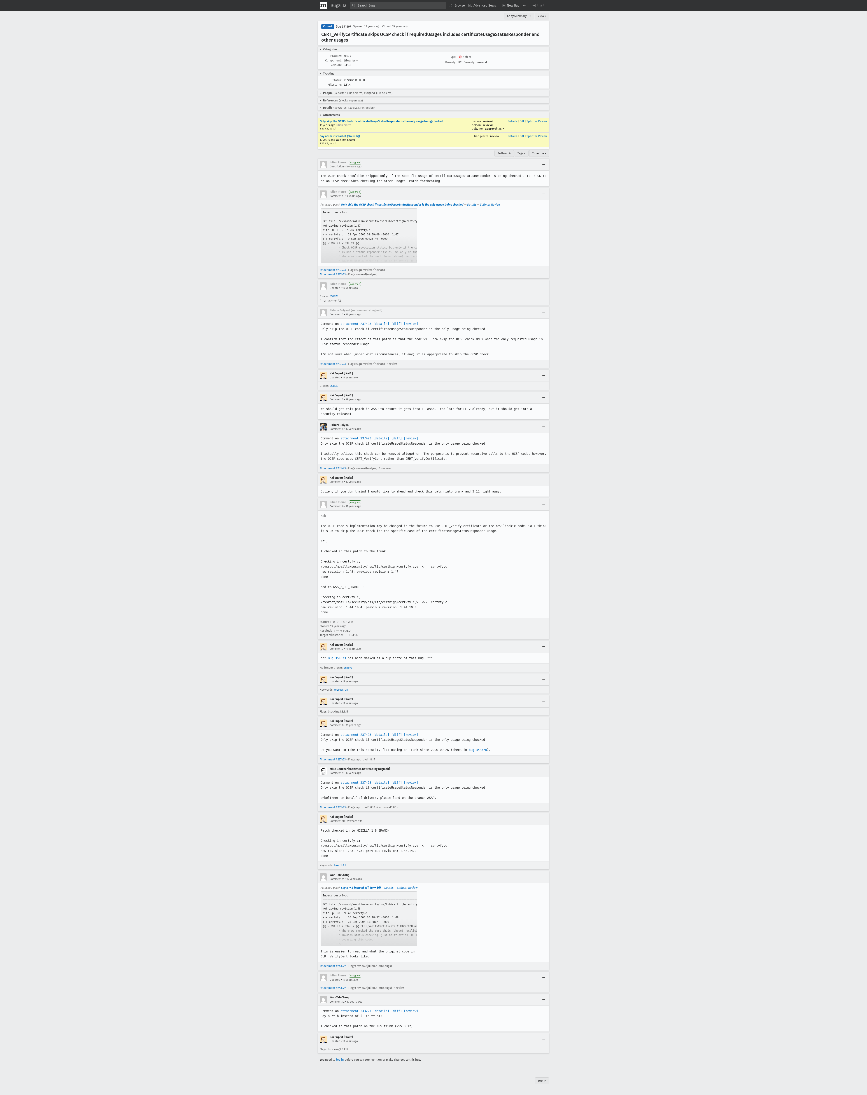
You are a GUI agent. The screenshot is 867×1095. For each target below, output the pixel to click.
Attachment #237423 (333, 270)
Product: (336, 56)
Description (337, 166)
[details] (381, 324)
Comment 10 (337, 821)
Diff (522, 121)
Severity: (469, 62)
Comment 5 (336, 481)
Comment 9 (336, 773)
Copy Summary (517, 16)
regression (341, 689)
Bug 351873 (337, 658)
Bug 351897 (343, 26)
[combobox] (398, 5)
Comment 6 (336, 506)
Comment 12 (337, 1001)
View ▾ (542, 16)
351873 (334, 296)
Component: (333, 60)
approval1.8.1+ (494, 128)
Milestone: (335, 84)
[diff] (396, 324)
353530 (334, 385)
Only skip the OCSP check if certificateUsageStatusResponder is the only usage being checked (381, 121)
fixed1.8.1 (340, 865)
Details (512, 121)
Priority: (450, 62)
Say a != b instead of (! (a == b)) (340, 136)
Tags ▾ (521, 153)
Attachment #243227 (333, 966)
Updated (335, 288)
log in (340, 1059)
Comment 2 (336, 314)
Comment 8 (337, 725)
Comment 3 (336, 399)
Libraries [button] (351, 60)
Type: (452, 57)
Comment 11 (337, 879)
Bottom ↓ (504, 153)
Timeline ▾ (539, 153)
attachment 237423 (355, 324)
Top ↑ (542, 1080)
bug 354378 (478, 750)
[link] (369, 235)
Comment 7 (336, 648)
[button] (538, 5)
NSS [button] (347, 56)
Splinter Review (537, 121)
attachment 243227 (355, 1011)
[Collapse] (543, 164)
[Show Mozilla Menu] (323, 5)
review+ (488, 121)
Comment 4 (336, 429)
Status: (337, 80)
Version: (336, 65)
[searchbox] (398, 5)
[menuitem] (457, 5)
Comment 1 (336, 196)
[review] (411, 324)
